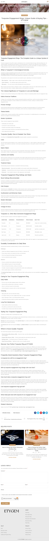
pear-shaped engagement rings (29, 350)
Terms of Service (28, 530)
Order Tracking (4, 532)
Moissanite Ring (28, 516)
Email (26, 484)
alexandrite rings (18, 350)
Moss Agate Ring (28, 514)
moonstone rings (22, 407)
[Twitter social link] (38, 413)
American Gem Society (7, 272)
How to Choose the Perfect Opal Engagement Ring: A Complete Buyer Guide (36, 449)
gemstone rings (21, 320)
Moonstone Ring (28, 520)
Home (22, 10)
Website (2, 489)
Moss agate (37, 320)
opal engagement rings (30, 407)
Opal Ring (27, 512)
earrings (18, 324)
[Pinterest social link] (41, 413)
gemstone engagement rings (18, 349)
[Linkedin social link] (44, 413)
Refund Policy (28, 534)
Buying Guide (26, 10)
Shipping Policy (28, 532)
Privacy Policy (28, 528)
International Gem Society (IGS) (13, 137)
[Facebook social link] (35, 413)
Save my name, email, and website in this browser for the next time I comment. (17, 494)
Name (2, 484)
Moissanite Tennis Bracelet (30, 518)
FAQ (2, 528)
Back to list (24, 418)
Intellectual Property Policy (6, 534)
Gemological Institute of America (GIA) (8, 74)
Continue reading (12, 457)
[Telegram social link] (46, 413)
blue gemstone (17, 412)
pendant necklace (25, 324)
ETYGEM (22, 539)
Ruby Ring (27, 522)
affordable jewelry (6, 412)
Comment (3, 470)
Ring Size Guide (4, 530)
